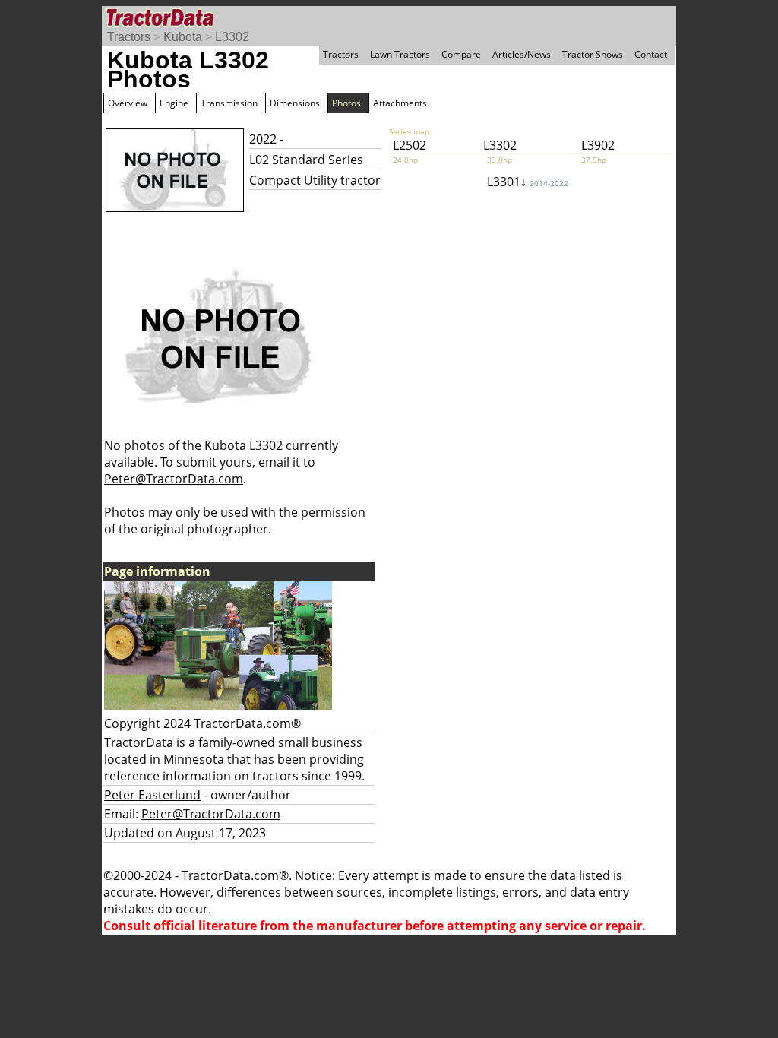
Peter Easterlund (152, 794)
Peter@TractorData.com (173, 478)
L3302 (232, 36)
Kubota (182, 36)
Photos (346, 103)
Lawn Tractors (400, 54)
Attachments (400, 103)
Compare (461, 54)
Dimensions (295, 103)
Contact (650, 54)
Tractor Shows (592, 54)
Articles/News (521, 54)
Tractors (128, 36)
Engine (174, 103)
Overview (127, 103)
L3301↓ (527, 181)
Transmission (229, 103)
